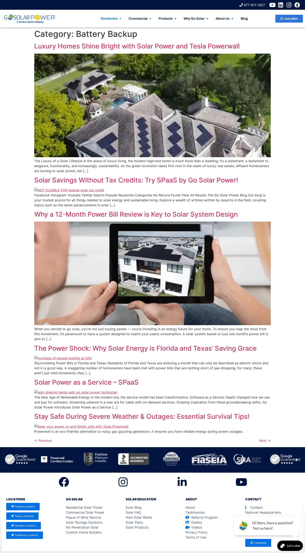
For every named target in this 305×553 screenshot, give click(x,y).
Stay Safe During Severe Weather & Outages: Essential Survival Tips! (141, 416)
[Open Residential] (120, 18)
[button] (297, 459)
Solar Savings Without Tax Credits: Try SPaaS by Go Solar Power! (136, 180)
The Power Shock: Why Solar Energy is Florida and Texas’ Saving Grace (145, 348)
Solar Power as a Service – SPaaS (86, 382)
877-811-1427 (254, 5)
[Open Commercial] (150, 18)
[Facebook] (297, 5)
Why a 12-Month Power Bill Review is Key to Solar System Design (136, 214)
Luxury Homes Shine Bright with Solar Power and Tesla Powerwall (137, 46)
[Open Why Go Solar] (207, 18)
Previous (43, 440)
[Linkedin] (280, 5)
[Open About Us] (232, 18)
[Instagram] (289, 5)
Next (265, 440)
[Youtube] (272, 5)
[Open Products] (175, 18)
